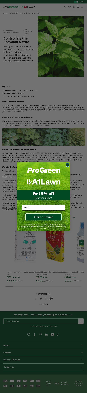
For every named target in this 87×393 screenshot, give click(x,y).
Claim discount (43, 217)
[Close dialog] (67, 165)
